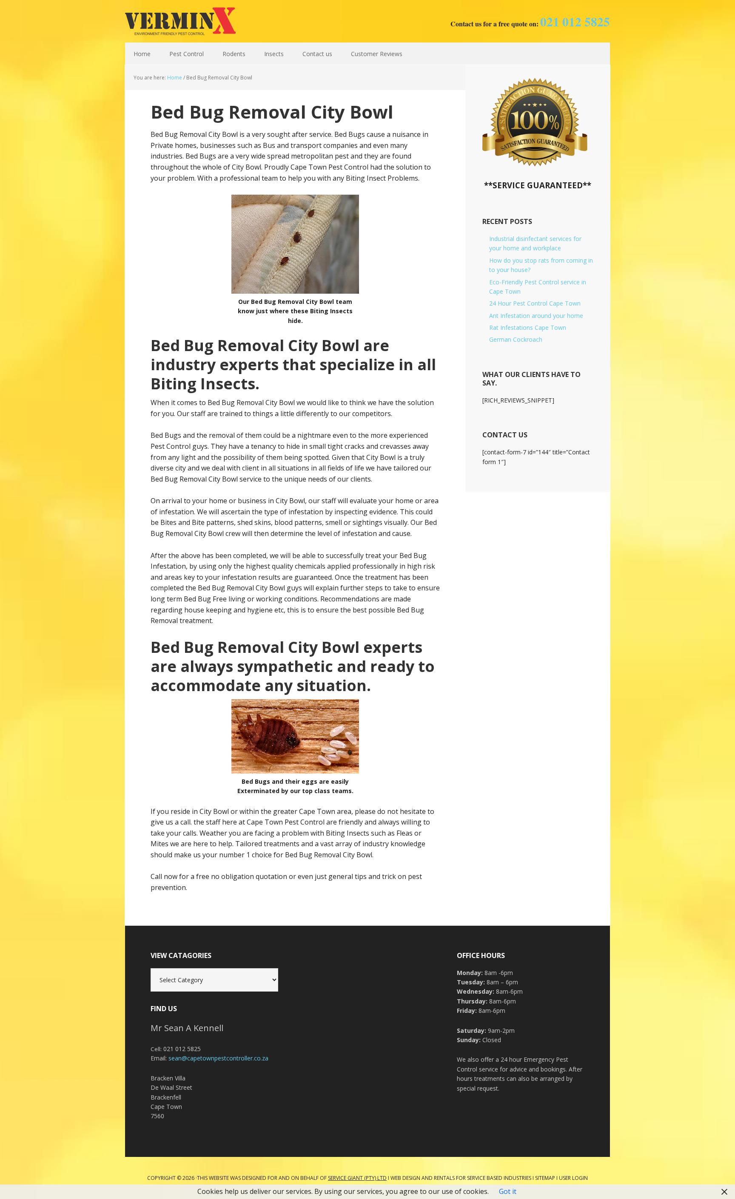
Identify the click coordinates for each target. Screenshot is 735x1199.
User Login (573, 1178)
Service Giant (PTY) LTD (357, 1178)
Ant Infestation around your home (536, 316)
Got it (507, 1191)
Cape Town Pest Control (180, 21)
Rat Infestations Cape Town (527, 327)
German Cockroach (515, 339)
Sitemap (545, 1178)
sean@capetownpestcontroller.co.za (218, 1058)
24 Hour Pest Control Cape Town (535, 303)
